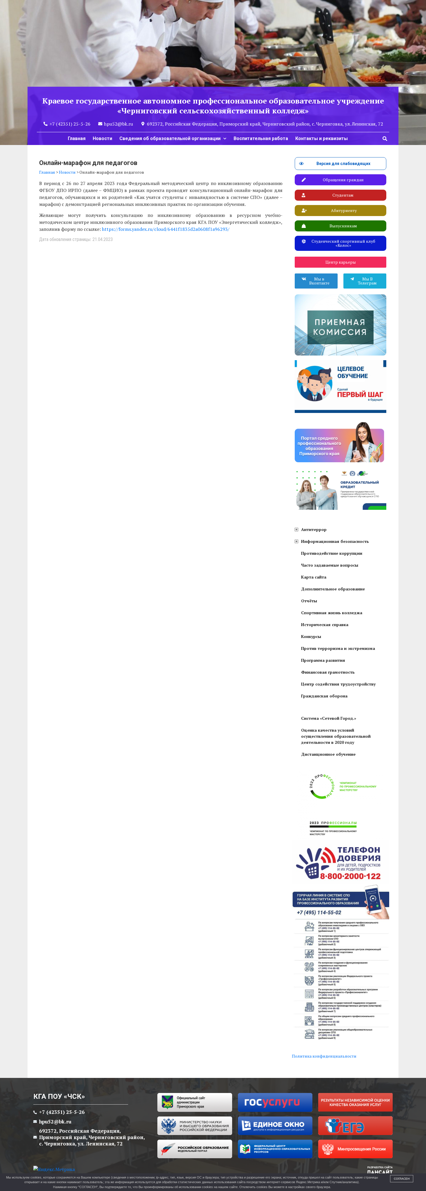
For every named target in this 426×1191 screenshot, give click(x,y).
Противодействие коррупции (331, 553)
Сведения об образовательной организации (170, 138)
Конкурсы (311, 636)
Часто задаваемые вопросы (329, 565)
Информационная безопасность (335, 541)
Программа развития (323, 660)
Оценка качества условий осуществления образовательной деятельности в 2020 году (336, 736)
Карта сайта (313, 577)
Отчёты (309, 600)
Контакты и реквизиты (321, 138)
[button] (385, 138)
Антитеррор (314, 529)
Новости (102, 138)
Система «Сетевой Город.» (328, 718)
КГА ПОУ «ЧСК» (59, 1096)
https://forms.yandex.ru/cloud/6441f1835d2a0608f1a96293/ (166, 229)
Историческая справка (324, 624)
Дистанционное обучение (328, 754)
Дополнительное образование (333, 589)
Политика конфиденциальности (324, 1056)
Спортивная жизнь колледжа (331, 612)
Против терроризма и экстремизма (338, 648)
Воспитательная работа (261, 138)
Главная (76, 138)
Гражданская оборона (324, 696)
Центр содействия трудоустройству (338, 684)
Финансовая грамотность (328, 672)
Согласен (401, 1178)
